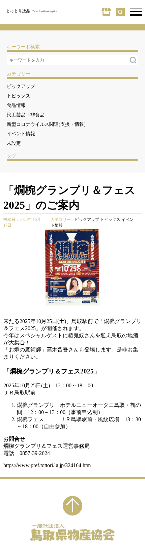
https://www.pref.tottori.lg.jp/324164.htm (47, 465)
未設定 (14, 143)
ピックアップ (21, 86)
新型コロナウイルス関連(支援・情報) (46, 124)
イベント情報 (21, 133)
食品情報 (16, 105)
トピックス (18, 95)
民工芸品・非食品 (26, 114)
